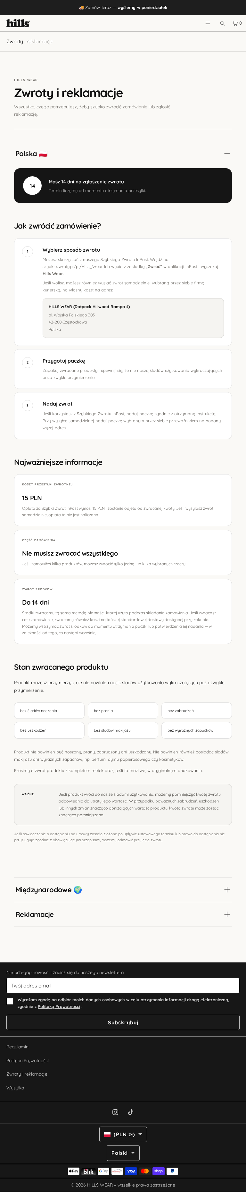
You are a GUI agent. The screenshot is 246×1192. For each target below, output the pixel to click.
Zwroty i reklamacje (26, 1074)
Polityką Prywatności (59, 1006)
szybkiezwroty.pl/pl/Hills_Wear (73, 266)
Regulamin (17, 1047)
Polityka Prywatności (27, 1060)
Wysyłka (15, 1088)
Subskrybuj (123, 1022)
